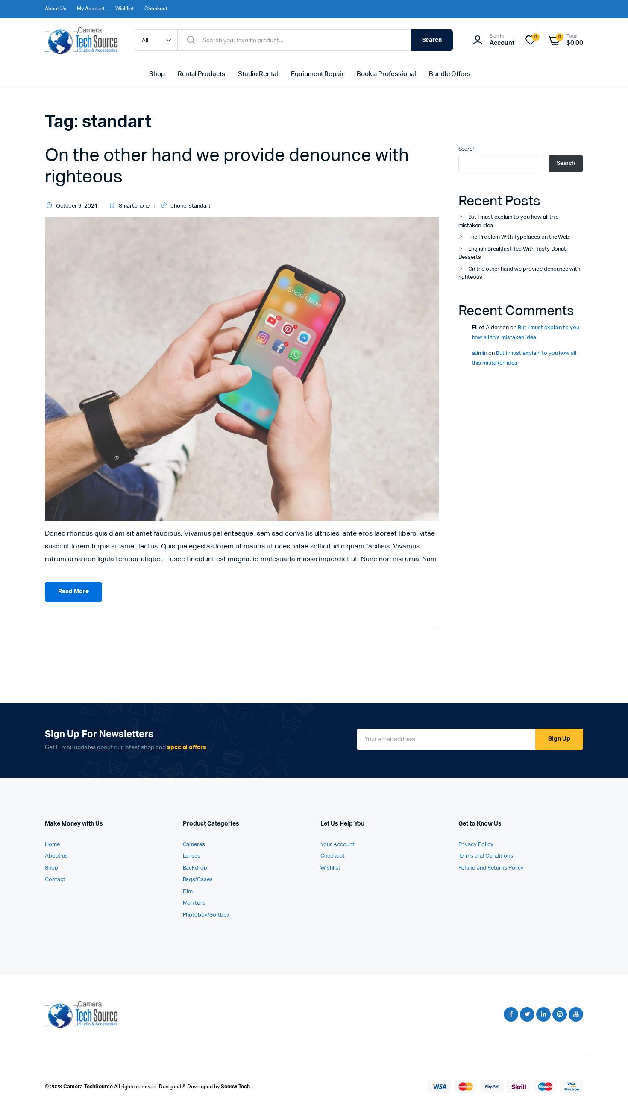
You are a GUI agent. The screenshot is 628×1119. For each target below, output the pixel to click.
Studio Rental (258, 74)
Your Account (337, 844)
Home (52, 844)
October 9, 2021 (77, 206)
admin (479, 353)
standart (200, 206)
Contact (55, 879)
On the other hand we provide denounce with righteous (519, 274)
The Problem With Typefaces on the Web (519, 237)
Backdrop (195, 868)
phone (178, 206)
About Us (55, 9)
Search (432, 40)
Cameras (194, 844)
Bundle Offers (450, 74)
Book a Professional (386, 74)
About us (56, 856)
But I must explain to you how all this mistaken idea (508, 221)
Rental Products (202, 74)
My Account (91, 9)
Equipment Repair (317, 74)
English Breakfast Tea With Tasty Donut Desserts (512, 253)
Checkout (155, 9)
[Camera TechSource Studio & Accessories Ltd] (81, 40)
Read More (73, 592)
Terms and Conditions (485, 856)
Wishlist (124, 9)
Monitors (194, 903)
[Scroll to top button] (608, 1099)
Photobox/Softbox (206, 915)
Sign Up (559, 739)
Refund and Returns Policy (491, 868)
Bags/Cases (198, 879)
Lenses (192, 856)
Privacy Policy (476, 844)
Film (188, 891)
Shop (157, 74)
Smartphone (134, 206)
